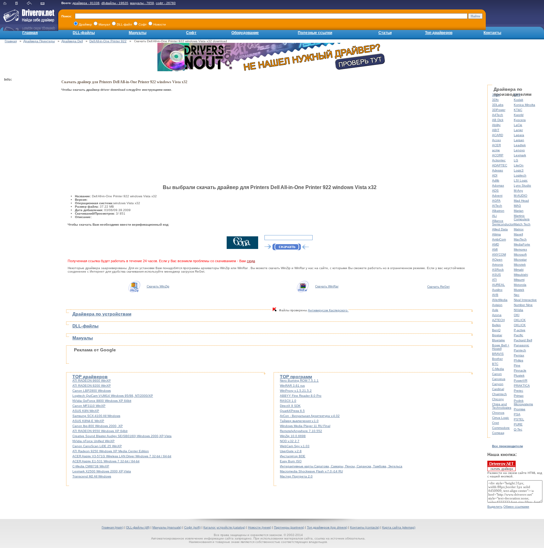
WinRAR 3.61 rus (292, 385)
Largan (519, 140)
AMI (495, 249)
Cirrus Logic (500, 417)
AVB (495, 295)
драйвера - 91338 (85, 3)
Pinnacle (520, 370)
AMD (495, 244)
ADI (494, 175)
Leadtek (520, 145)
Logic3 (519, 170)
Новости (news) (259, 527)
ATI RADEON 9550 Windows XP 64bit (100, 431)
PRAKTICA (522, 385)
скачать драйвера (501, 468)
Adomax (498, 185)
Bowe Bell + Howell (500, 346)
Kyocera (520, 120)
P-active (519, 330)
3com (496, 94)
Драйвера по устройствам (101, 313)
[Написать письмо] (46, 3)
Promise (519, 409)
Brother (497, 359)
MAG (517, 205)
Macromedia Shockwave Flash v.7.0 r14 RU (311, 471)
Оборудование (245, 33)
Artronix (497, 264)
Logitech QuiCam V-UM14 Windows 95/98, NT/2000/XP (112, 395)
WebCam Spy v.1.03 (294, 446)
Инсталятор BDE (292, 456)
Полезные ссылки (315, 33)
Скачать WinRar (326, 286)
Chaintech (499, 394)
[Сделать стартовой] (33, 3)
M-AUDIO (520, 195)
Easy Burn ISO (291, 461)
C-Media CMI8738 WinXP (90, 466)
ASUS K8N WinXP (85, 410)
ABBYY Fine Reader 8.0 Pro (300, 395)
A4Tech (497, 115)
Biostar (497, 335)
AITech (497, 205)
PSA (517, 414)
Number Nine (523, 305)
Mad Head (521, 200)
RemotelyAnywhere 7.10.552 (301, 431)
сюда (251, 261)
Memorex (520, 249)
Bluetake (498, 340)
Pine (517, 365)
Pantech (520, 350)
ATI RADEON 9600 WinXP (91, 380)
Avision (497, 305)
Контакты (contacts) (364, 527)
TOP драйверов (90, 376)
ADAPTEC (499, 165)
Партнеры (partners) (289, 527)
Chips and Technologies (501, 405)
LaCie (518, 125)
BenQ (496, 330)
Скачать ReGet (438, 286)
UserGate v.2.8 (291, 451)
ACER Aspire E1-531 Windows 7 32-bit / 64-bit (105, 461)
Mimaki (519, 269)
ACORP (497, 155)
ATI (494, 279)
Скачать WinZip (158, 286)
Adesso (497, 170)
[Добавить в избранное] (20, 3)
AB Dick (497, 120)
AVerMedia (499, 300)
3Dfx (495, 99)
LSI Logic (521, 180)
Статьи (385, 33)
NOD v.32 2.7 (289, 441)
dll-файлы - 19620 (114, 3)
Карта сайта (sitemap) (398, 527)
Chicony (498, 399)
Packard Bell (523, 340)
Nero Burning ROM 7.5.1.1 (299, 380)
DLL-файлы (84, 33)
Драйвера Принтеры (39, 41)
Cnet (495, 422)
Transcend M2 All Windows (91, 476)
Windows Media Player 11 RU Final (305, 426)
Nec (516, 295)
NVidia (518, 310)
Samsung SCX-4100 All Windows (96, 416)
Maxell (518, 234)
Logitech (520, 175)
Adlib (495, 180)
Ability (496, 125)
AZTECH (498, 320)
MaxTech (520, 239)
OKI (516, 315)
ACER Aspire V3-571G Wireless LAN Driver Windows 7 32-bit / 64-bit (121, 456)
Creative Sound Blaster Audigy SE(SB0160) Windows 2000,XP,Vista (122, 436)
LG (516, 160)
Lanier (518, 130)
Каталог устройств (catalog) (224, 527)
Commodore (501, 428)
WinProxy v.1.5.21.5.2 (296, 390)
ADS (495, 190)
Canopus (498, 379)
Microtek (520, 264)
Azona (497, 315)
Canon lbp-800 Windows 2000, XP (97, 426)
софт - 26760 (166, 3)
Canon (497, 374)
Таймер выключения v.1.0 (299, 421)
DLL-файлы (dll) (138, 527)
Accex (496, 140)
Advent (497, 195)
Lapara (519, 135)
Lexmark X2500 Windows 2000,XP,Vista (101, 471)
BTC (495, 364)
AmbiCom (499, 239)
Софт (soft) (192, 527)
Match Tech (522, 224)
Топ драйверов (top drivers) (327, 527)
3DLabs (497, 105)
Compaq (498, 433)
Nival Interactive (525, 300)
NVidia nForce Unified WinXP (93, 441)
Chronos (498, 412)
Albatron (498, 210)
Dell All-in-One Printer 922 (108, 41)
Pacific (518, 335)
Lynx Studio (522, 185)
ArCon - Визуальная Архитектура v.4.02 (310, 416)
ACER (496, 145)
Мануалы (137, 33)
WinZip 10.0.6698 (293, 436)
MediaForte (522, 244)
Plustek (519, 375)
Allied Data (500, 229)
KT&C (518, 110)
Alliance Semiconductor (503, 222)
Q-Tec (518, 429)
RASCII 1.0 (288, 400)
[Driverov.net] (27, 20)
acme (496, 150)
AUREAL (498, 284)
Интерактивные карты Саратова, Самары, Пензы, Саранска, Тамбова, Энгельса (341, 466)
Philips (518, 360)
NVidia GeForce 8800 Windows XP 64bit (101, 400)
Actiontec (499, 160)
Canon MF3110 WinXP (88, 405)
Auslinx (497, 289)
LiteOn (519, 165)
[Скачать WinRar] (302, 286)
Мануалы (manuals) (166, 527)
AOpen (497, 259)
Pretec (518, 390)
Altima (496, 234)
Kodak (518, 99)
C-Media (498, 369)
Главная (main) (112, 527)
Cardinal (498, 389)
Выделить (494, 506)
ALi (494, 215)
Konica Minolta (524, 105)
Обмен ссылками (516, 506)
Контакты (492, 33)
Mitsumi (519, 279)
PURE (518, 424)
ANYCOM (499, 254)
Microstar (520, 259)
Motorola (520, 284)
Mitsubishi (521, 274)
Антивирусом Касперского (328, 310)
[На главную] (8, 3)
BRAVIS (498, 353)
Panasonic (521, 345)
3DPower (498, 110)
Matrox (519, 229)
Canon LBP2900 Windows (91, 390)
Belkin (496, 325)
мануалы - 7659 (142, 3)
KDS (517, 94)
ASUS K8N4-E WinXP (88, 421)
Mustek (519, 289)
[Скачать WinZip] (134, 286)
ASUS (496, 274)
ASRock (498, 269)
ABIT (495, 130)
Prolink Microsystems (523, 402)
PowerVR (520, 380)
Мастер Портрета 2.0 (296, 476)
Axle (495, 310)
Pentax (519, 355)
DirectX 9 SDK (290, 405)
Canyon (497, 384)
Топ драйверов (438, 33)
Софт (191, 33)
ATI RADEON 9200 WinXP (91, 385)
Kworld (519, 115)
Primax (519, 395)
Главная (30, 33)
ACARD (497, 135)
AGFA (496, 200)
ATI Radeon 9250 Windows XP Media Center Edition (110, 451)
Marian (519, 210)
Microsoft (520, 254)
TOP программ (296, 376)
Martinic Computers (522, 217)
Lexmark (520, 155)
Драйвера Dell (72, 41)
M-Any (518, 190)
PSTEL (519, 419)
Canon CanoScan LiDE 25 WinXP (97, 446)
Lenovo (519, 150)
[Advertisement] (29, 178)
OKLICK (520, 320)
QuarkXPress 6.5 (292, 410)
